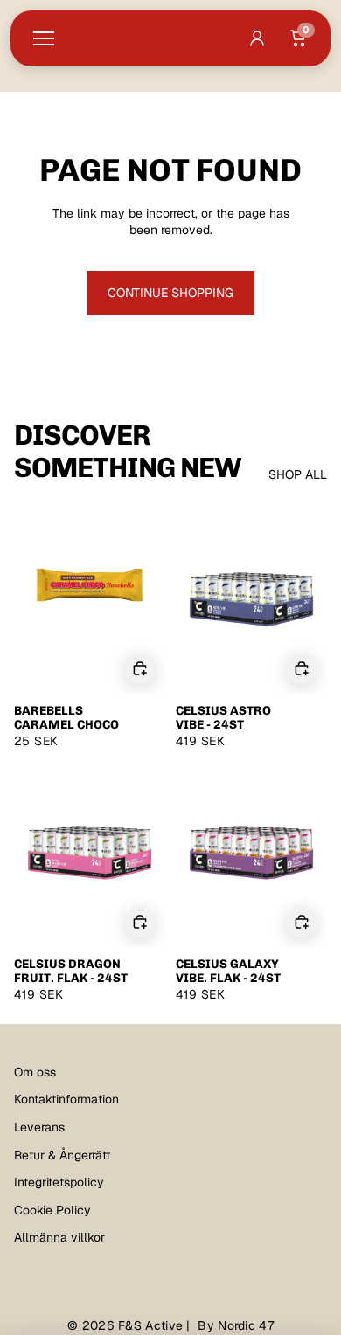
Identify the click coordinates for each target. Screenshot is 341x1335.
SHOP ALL (297, 474)
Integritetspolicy (59, 1182)
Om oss (35, 1072)
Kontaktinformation (66, 1099)
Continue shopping (170, 293)
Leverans (39, 1127)
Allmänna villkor (59, 1237)
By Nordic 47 (236, 1325)
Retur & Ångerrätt (62, 1155)
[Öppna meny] (43, 38)
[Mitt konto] (257, 38)
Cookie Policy (52, 1210)
